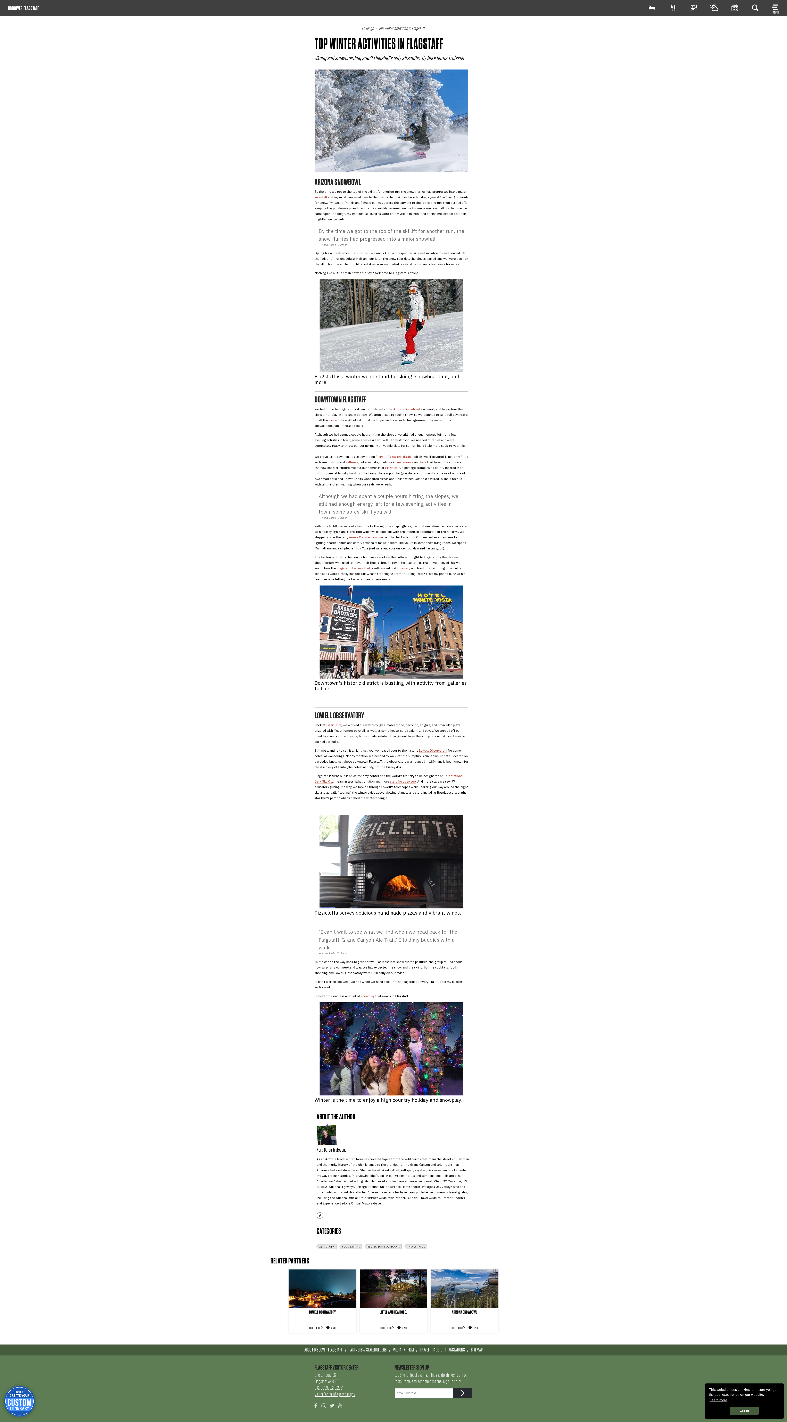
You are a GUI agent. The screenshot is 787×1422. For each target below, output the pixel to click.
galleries (352, 462)
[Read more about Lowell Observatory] (322, 1288)
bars (423, 462)
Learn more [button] (718, 1400)
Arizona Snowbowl (406, 409)
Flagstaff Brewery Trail (353, 568)
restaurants (405, 462)
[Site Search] (755, 7)
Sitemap (477, 1350)
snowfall (321, 197)
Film (410, 1350)
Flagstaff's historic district (394, 457)
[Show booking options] (652, 7)
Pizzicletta (392, 468)
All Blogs (368, 28)
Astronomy (327, 1246)
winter (333, 420)
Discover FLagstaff (23, 8)
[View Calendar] (735, 7)
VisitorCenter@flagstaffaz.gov (335, 1394)
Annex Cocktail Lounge (365, 537)
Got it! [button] (744, 1410)
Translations (455, 1350)
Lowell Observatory (433, 750)
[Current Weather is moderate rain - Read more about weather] (714, 7)
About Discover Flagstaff (323, 1350)
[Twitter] (320, 1215)
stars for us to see (403, 781)
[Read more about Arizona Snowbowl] (464, 1288)
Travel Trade (429, 1350)
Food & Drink (351, 1246)
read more (315, 1327)
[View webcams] (694, 7)
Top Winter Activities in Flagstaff (402, 28)
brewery (404, 568)
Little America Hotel (393, 1312)
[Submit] (462, 1393)
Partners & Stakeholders (368, 1350)
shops (334, 462)
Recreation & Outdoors (383, 1246)
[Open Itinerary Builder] (19, 1401)
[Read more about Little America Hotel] (394, 1288)
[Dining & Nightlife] (673, 7)
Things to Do (416, 1246)
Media (397, 1350)
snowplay (367, 996)
